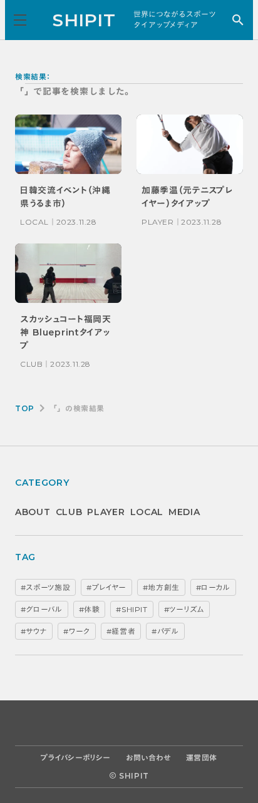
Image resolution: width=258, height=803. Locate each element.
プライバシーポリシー (76, 757)
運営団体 (201, 757)
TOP (24, 408)
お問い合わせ (148, 757)
